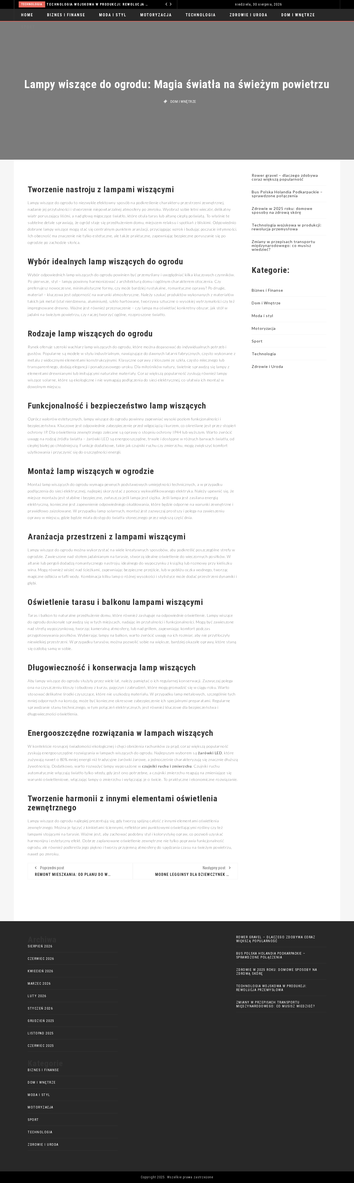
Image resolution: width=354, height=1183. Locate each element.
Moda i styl (112, 15)
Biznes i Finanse (66, 15)
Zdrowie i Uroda (248, 15)
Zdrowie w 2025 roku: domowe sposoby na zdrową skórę (282, 210)
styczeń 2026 (40, 1008)
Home (27, 15)
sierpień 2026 (40, 946)
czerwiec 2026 (41, 959)
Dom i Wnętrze (298, 15)
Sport (257, 341)
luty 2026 (37, 996)
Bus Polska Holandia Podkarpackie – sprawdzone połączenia (287, 193)
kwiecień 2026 (40, 971)
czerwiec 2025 (41, 1046)
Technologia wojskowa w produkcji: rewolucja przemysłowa (287, 227)
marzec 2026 (39, 984)
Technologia (201, 15)
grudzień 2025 (41, 1021)
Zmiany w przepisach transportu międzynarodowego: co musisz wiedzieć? (283, 245)
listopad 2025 (41, 1033)
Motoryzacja (118, 4)
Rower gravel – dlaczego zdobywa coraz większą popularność (285, 177)
